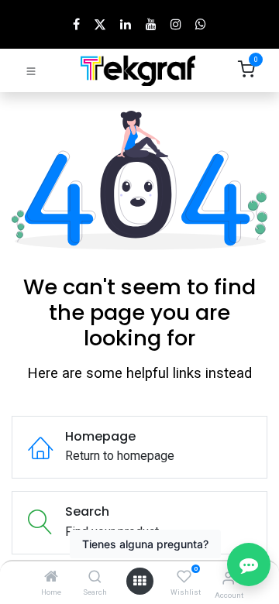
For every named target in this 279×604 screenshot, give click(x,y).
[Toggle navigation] (31, 70)
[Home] (51, 577)
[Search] (95, 577)
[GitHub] (200, 24)
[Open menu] (139, 581)
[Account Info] (228, 578)
